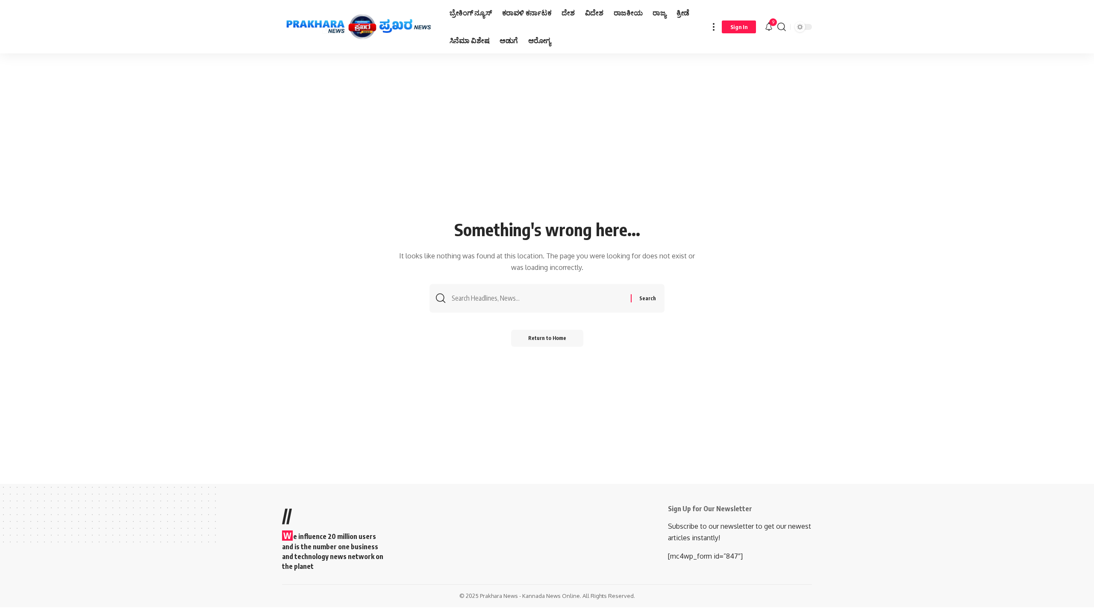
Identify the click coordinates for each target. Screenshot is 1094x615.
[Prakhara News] (359, 27)
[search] (781, 26)
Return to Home (547, 338)
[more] (714, 26)
